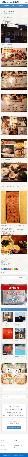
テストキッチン (17, 443)
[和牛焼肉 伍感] (8, 349)
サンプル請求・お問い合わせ (14, 427)
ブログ (12, 13)
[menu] (26, 2)
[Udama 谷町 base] (8, 317)
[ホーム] (1, 5)
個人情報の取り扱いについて (20, 446)
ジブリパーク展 (6, 340)
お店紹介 (8, 13)
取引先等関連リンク (5, 449)
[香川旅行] (20, 333)
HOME (2, 440)
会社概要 (3, 445)
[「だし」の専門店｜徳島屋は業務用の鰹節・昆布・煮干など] (10, 2)
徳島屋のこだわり (5, 443)
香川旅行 (17, 340)
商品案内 (16, 440)
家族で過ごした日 (19, 356)
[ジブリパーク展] (8, 333)
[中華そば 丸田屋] (20, 317)
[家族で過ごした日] (20, 349)
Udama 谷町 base (7, 323)
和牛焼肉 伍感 (6, 356)
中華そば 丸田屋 (18, 324)
